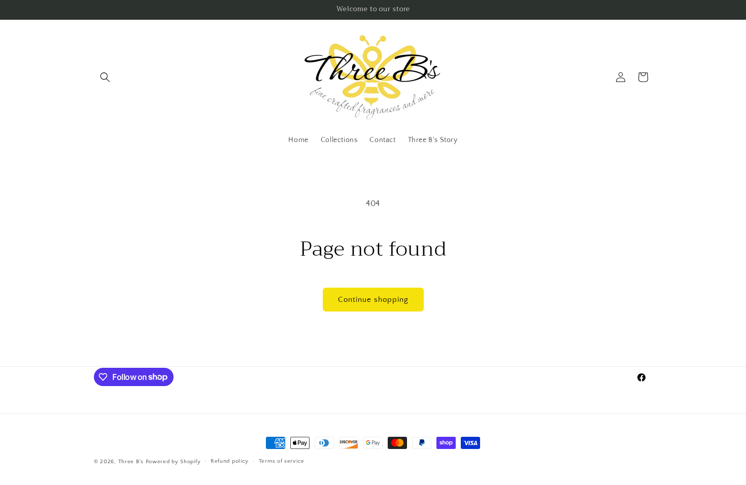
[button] (105, 77)
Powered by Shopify (173, 462)
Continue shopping (373, 299)
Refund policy (230, 461)
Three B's (131, 462)
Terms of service (281, 461)
